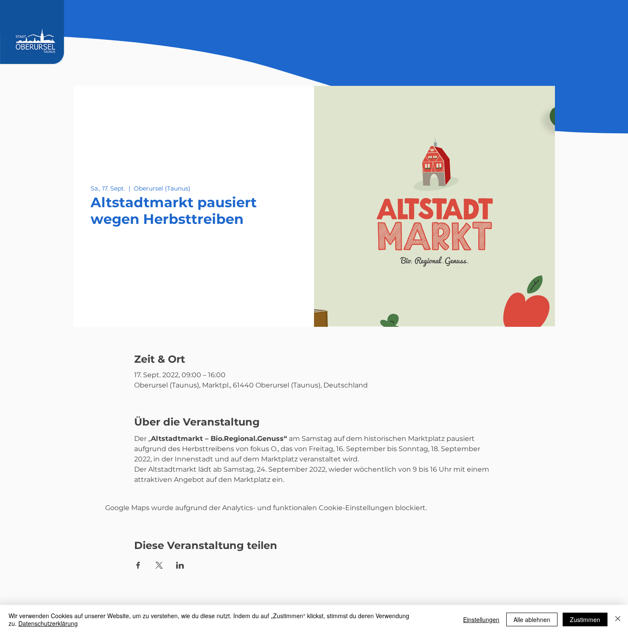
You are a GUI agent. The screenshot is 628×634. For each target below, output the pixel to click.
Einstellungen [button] (481, 619)
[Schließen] (618, 619)
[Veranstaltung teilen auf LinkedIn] (180, 565)
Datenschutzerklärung (48, 623)
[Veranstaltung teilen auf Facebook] (138, 565)
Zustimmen (585, 619)
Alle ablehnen (532, 619)
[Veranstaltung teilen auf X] (159, 565)
